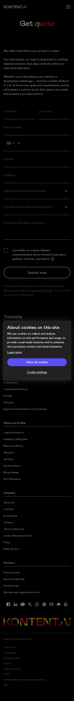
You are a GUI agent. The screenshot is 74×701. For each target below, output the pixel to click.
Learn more (14, 352)
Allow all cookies (37, 362)
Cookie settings (37, 372)
